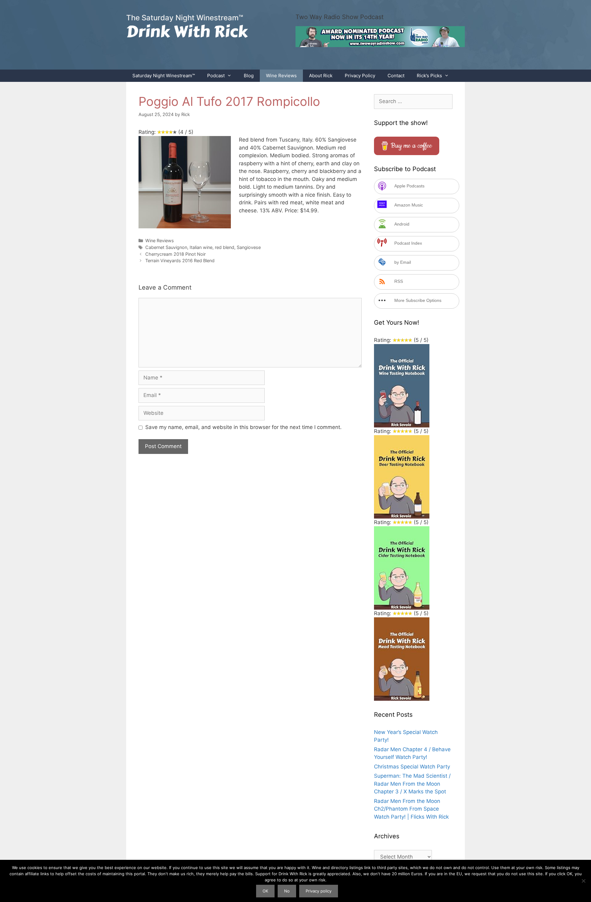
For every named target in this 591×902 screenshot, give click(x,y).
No (287, 890)
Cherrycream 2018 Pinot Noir (175, 254)
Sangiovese (249, 247)
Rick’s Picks (429, 75)
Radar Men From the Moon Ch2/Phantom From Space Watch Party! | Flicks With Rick (411, 809)
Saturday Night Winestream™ (163, 75)
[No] (583, 881)
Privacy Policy (360, 75)
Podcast (216, 75)
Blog (249, 75)
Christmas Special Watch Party (412, 767)
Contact (396, 75)
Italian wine (201, 247)
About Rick (320, 75)
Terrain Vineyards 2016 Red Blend (180, 260)
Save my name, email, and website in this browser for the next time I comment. (243, 427)
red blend (224, 247)
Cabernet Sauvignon (166, 247)
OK (265, 890)
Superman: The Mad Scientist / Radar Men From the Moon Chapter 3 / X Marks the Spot (412, 784)
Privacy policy (319, 890)
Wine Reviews (281, 75)
